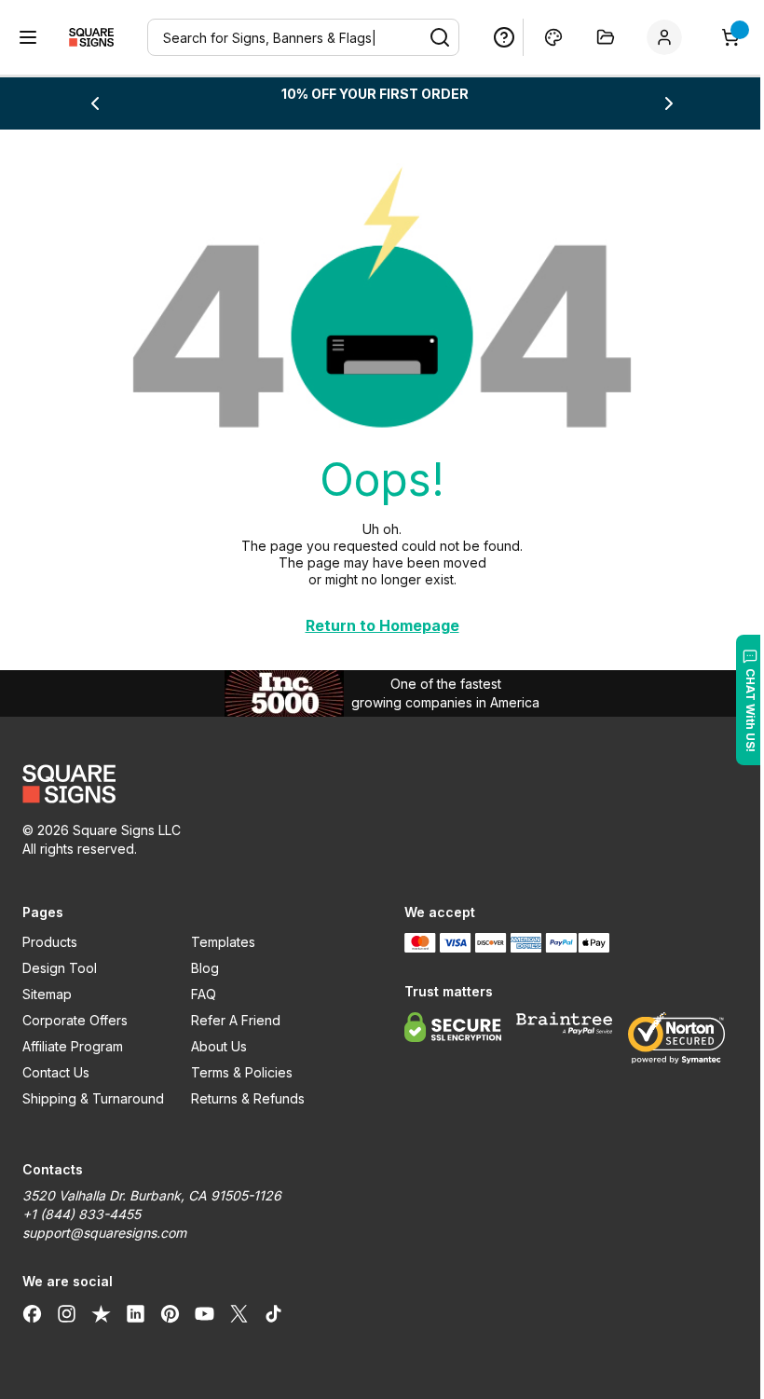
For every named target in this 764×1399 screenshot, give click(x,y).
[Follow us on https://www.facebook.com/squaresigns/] (32, 1313)
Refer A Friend (235, 1020)
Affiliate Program (72, 1046)
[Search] (440, 37)
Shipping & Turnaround (93, 1098)
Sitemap (47, 994)
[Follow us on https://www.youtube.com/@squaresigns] (204, 1313)
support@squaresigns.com (104, 1233)
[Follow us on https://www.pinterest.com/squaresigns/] (170, 1313)
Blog (205, 968)
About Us (219, 1046)
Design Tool (59, 968)
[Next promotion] (669, 103)
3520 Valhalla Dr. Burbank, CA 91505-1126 (151, 1195)
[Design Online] (553, 37)
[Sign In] (668, 37)
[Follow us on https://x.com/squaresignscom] (239, 1313)
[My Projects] (605, 37)
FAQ (203, 994)
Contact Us (55, 1072)
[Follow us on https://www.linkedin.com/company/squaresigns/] (135, 1313)
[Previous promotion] (95, 103)
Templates (223, 942)
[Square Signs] (91, 37)
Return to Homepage (382, 625)
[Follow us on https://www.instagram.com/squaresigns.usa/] (66, 1313)
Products (49, 942)
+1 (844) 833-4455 (81, 1214)
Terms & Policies (242, 1072)
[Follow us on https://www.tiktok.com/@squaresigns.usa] (273, 1313)
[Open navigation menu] (28, 37)
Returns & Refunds (248, 1098)
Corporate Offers (75, 1020)
